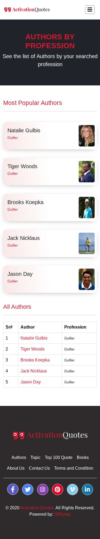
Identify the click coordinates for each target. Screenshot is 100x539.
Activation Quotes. (37, 508)
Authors (18, 457)
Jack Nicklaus (23, 238)
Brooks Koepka (25, 202)
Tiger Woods (22, 166)
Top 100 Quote (59, 457)
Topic (35, 457)
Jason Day (20, 274)
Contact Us (39, 468)
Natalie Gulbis (23, 130)
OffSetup (62, 514)
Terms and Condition (73, 468)
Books (83, 457)
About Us (16, 468)
